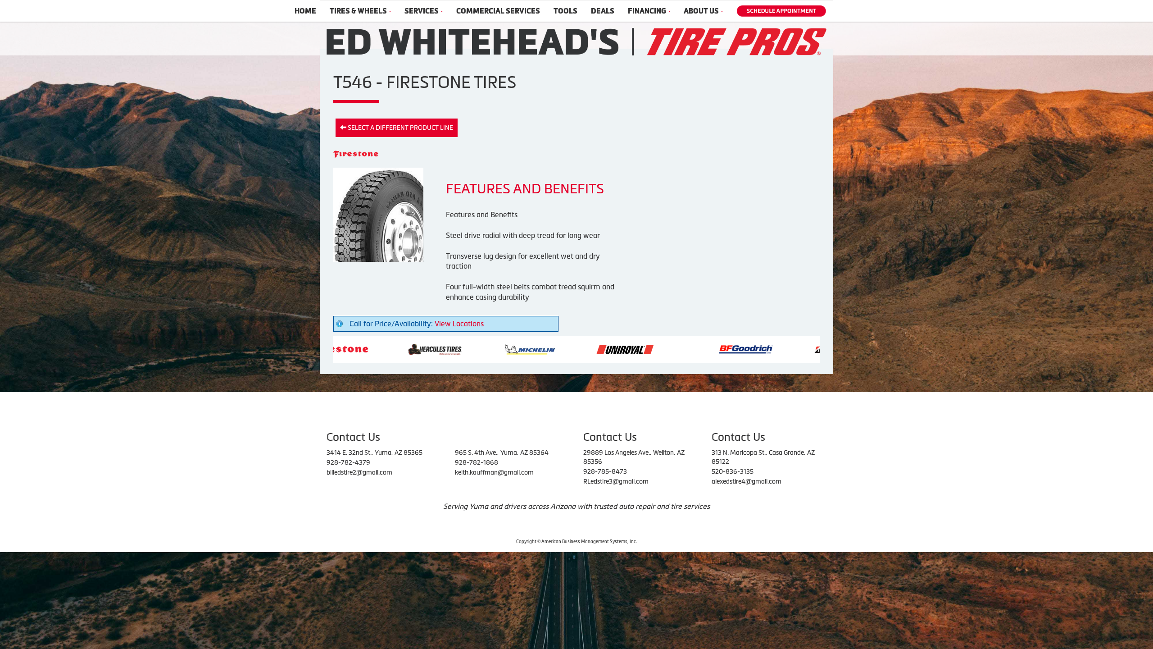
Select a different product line (399, 127)
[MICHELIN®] (444, 349)
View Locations (459, 324)
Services (421, 11)
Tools (565, 11)
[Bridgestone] (757, 349)
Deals (602, 11)
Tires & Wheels (358, 11)
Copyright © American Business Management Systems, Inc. (576, 541)
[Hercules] (349, 349)
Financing (647, 11)
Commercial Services (498, 11)
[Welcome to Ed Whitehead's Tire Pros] (576, 41)
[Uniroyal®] (539, 349)
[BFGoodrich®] (661, 349)
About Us (701, 11)
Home (305, 11)
